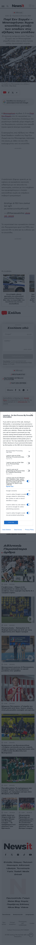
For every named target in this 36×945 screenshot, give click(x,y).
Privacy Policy (29, 529)
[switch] (28, 456)
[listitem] (18, 451)
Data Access (18, 529)
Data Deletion (6, 529)
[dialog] (18, 472)
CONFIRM (11, 522)
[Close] (32, 415)
